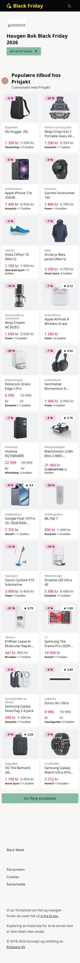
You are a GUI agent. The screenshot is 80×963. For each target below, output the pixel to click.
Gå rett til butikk (21, 51)
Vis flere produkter (40, 798)
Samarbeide (16, 884)
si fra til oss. (49, 916)
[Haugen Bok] (17, 25)
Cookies (13, 877)
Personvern (16, 869)
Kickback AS (16, 947)
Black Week (15, 850)
